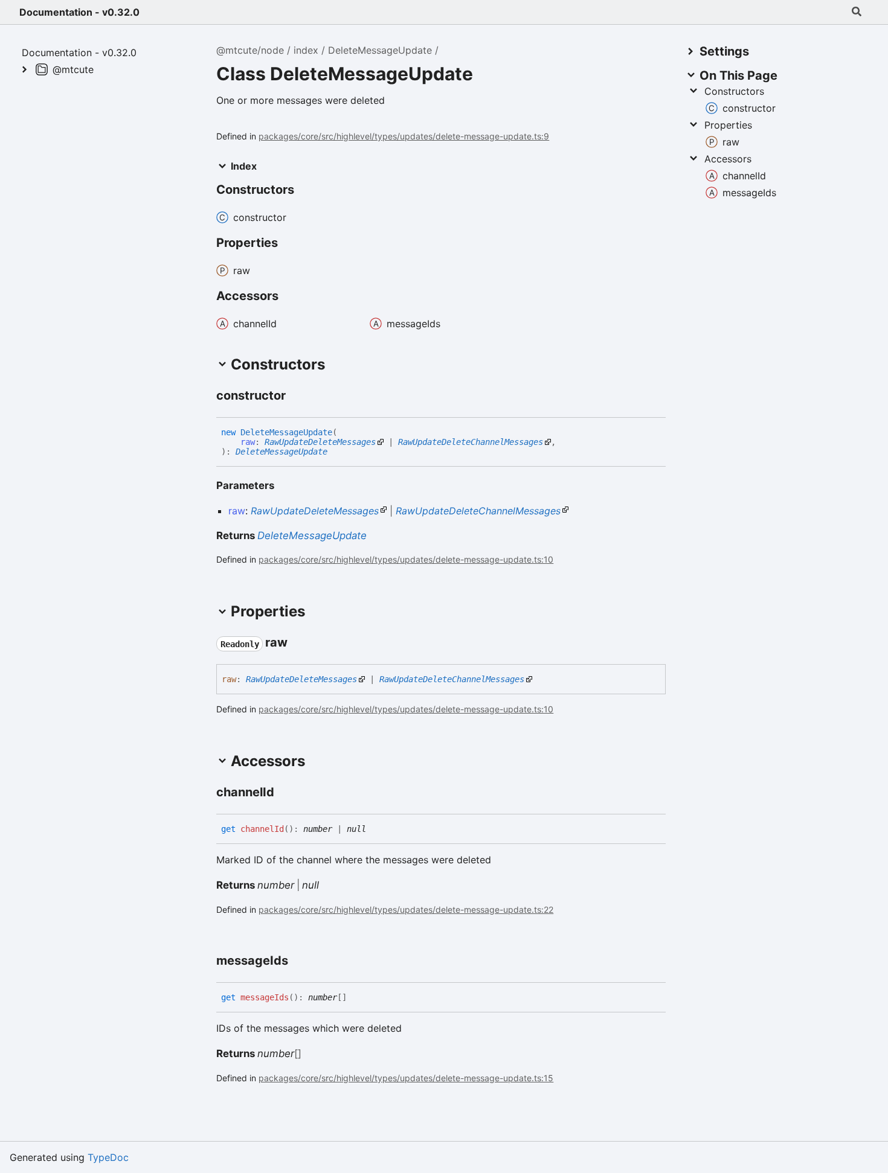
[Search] (857, 12)
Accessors (727, 159)
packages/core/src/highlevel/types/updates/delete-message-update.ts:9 (404, 136)
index (306, 50)
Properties (728, 125)
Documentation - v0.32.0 (79, 12)
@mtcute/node (250, 50)
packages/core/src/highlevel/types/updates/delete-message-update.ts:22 (406, 909)
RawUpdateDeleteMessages (320, 442)
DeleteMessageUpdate (380, 50)
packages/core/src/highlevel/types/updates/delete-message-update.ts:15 (406, 1078)
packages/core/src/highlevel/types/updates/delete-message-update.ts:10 (406, 559)
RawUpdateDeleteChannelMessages (470, 442)
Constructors (734, 91)
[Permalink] (297, 396)
